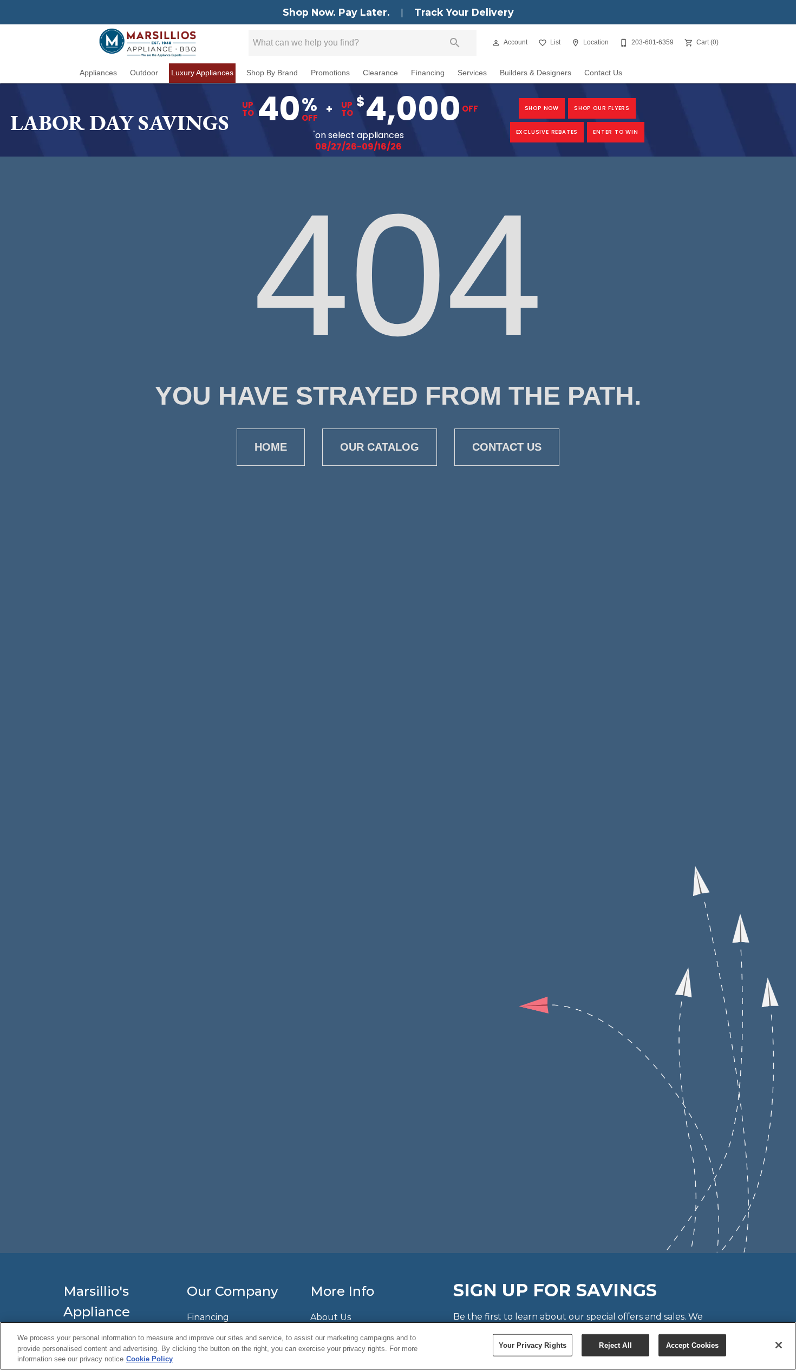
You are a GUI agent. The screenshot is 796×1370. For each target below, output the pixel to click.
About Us (330, 1317)
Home (271, 447)
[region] (398, 1346)
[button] (496, 42)
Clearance (380, 73)
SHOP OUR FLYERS (602, 108)
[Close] (779, 1345)
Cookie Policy (149, 1359)
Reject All (615, 1345)
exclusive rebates (547, 132)
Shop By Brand (272, 73)
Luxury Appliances (202, 73)
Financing (428, 73)
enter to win (615, 132)
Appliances (98, 73)
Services (472, 73)
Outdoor (144, 73)
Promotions (330, 73)
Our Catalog (379, 447)
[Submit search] (455, 43)
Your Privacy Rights (532, 1345)
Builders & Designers (535, 73)
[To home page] (147, 43)
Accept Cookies (692, 1345)
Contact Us (603, 73)
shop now (542, 108)
